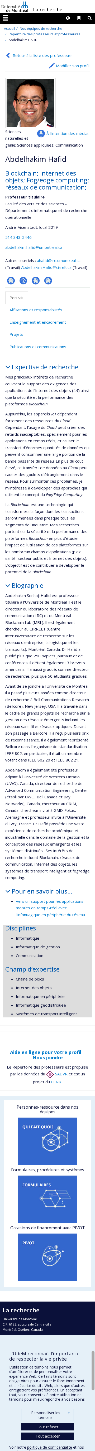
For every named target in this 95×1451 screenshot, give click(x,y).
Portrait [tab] (17, 297)
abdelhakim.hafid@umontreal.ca (33, 247)
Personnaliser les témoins (50, 1415)
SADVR (61, 1073)
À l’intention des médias (67, 133)
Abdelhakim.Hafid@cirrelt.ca (46, 267)
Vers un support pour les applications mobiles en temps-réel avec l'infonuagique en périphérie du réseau (50, 908)
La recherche (47, 9)
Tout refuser (47, 1426)
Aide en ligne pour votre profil (45, 1052)
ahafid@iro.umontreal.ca (58, 260)
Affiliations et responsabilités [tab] (36, 309)
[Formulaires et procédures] (47, 1199)
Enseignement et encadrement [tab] (38, 322)
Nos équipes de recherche (41, 28)
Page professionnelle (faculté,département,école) (23, 280)
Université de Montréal (14, 6)
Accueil (9, 28)
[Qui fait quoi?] (47, 1141)
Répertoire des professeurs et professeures (44, 34)
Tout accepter (48, 1436)
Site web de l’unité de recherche (36, 280)
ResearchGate (11, 280)
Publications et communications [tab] (38, 346)
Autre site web (48, 280)
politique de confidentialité (49, 1447)
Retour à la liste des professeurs (43, 55)
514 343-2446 (18, 237)
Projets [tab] (16, 334)
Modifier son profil (72, 65)
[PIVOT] (47, 1257)
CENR (56, 1081)
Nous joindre (47, 1057)
